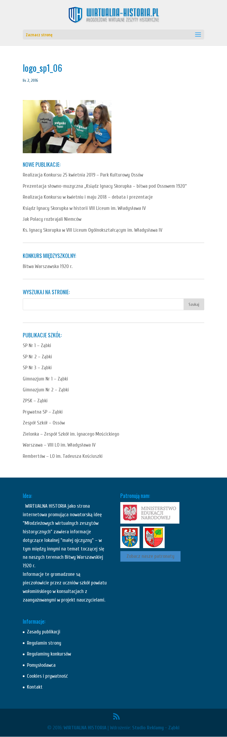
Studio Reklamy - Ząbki (155, 728)
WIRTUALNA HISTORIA (85, 728)
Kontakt (35, 687)
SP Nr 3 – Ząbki (37, 367)
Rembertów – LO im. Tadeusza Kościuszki (63, 456)
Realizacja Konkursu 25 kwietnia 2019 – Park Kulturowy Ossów (83, 175)
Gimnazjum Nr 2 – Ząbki (46, 390)
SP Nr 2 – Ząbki (37, 356)
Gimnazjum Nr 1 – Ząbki (45, 379)
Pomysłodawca (41, 665)
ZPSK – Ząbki (35, 400)
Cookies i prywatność (47, 676)
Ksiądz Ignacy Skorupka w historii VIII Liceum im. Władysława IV (84, 208)
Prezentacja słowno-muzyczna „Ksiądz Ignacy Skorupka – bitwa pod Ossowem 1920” (105, 186)
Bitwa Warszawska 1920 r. (47, 266)
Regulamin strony (44, 643)
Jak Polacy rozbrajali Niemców (52, 219)
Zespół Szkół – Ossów (44, 423)
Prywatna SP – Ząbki (43, 412)
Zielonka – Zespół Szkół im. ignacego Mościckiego (71, 434)
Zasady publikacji (43, 632)
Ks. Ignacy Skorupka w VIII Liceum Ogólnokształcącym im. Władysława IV (92, 230)
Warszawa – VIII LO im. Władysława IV (59, 445)
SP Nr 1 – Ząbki (37, 345)
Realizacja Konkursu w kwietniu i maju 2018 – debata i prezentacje (88, 197)
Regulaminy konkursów (49, 654)
